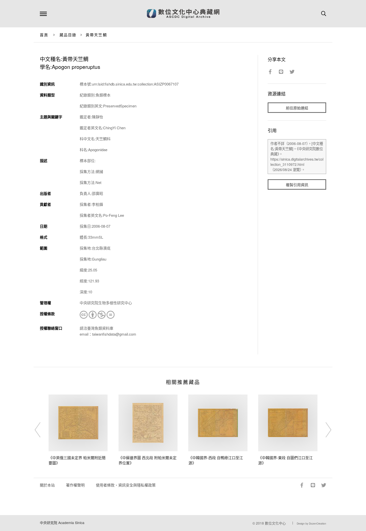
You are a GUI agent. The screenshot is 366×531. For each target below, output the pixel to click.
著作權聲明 (75, 484)
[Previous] (42, 429)
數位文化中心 (275, 523)
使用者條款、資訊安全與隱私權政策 (126, 484)
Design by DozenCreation (311, 523)
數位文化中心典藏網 (183, 13)
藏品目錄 (68, 34)
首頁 (44, 34)
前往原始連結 (297, 107)
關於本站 (47, 484)
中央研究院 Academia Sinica (62, 522)
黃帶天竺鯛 (96, 34)
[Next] (323, 429)
